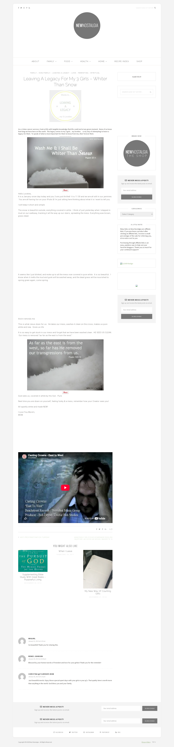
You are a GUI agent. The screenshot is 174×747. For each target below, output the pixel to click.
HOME (101, 61)
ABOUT (35, 61)
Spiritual (95, 73)
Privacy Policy (146, 742)
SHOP (139, 61)
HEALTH (84, 61)
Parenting (83, 73)
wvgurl (31, 638)
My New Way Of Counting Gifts (98, 592)
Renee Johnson (35, 656)
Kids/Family (44, 73)
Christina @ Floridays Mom (41, 674)
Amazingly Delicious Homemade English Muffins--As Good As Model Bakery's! (93, 538)
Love (73, 73)
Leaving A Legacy (60, 73)
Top (153, 742)
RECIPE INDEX (122, 61)
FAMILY (50, 61)
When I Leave (65, 551)
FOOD (67, 61)
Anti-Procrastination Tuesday (35, 537)
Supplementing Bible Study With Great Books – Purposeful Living (33, 577)
